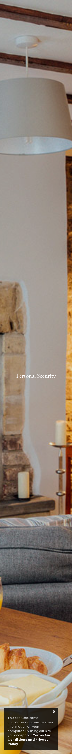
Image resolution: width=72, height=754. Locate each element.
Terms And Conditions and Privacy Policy (29, 739)
